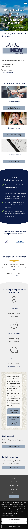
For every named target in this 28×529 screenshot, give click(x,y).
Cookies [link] (14, 493)
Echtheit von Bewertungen (22, 275)
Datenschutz (14, 482)
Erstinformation (14, 485)
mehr (14, 269)
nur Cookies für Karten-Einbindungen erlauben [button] (14, 420)
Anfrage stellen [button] (14, 467)
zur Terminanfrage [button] (14, 161)
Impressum (14, 478)
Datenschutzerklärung (7, 515)
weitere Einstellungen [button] (14, 526)
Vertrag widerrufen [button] (14, 497)
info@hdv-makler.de (7, 72)
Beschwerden (14, 489)
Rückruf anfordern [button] (14, 446)
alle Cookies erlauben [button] (14, 411)
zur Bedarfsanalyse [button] (14, 108)
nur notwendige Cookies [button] (14, 523)
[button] (2, 267)
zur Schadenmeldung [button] (14, 135)
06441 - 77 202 (8, 70)
